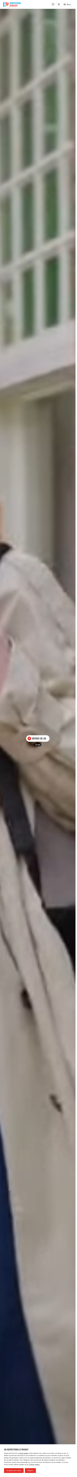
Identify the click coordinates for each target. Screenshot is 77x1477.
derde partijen (23, 1453)
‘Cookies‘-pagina (34, 1464)
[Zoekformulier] (59, 4)
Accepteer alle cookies (13, 1470)
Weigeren (30, 1470)
